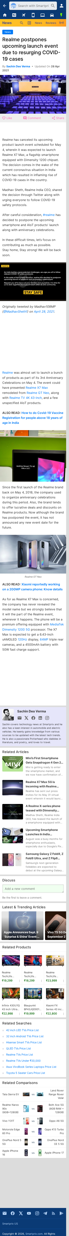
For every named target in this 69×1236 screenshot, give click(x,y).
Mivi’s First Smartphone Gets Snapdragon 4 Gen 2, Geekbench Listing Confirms (44, 760)
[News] (14, 15)
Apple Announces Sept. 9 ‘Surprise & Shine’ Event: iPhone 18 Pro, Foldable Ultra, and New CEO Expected (21, 934)
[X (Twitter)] (21, 1213)
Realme (7, 372)
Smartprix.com (34, 1233)
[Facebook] (12, 1213)
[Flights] (23, 15)
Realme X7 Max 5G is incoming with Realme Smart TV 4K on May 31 (42, 784)
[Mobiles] (33, 15)
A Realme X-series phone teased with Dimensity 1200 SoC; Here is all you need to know (43, 808)
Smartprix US (10, 1223)
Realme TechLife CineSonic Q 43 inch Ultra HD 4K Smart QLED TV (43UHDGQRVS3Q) (11, 974)
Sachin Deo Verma (31, 711)
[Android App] (61, 1213)
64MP (44, 639)
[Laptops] (42, 15)
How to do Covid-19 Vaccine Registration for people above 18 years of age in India (32, 418)
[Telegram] (45, 1213)
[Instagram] (37, 1213)
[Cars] (52, 15)
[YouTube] (29, 1213)
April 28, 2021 (44, 311)
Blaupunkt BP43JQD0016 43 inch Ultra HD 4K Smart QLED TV (32, 1007)
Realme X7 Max (37, 387)
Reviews (51, 22)
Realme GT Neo (38, 393)
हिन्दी (61, 22)
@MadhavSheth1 (15, 311)
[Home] (4, 15)
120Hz (22, 639)
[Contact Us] (4, 1213)
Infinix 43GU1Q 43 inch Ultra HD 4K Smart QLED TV (11, 1007)
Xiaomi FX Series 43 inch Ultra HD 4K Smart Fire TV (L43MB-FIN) (54, 1007)
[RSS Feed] (53, 1213)
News (38, 22)
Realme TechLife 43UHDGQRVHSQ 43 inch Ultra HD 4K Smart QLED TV (55, 974)
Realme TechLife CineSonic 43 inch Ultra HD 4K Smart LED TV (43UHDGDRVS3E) (33, 974)
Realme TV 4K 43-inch (25, 398)
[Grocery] (61, 15)
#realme (49, 215)
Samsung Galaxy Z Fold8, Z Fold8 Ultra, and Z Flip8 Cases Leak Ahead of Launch (44, 856)
